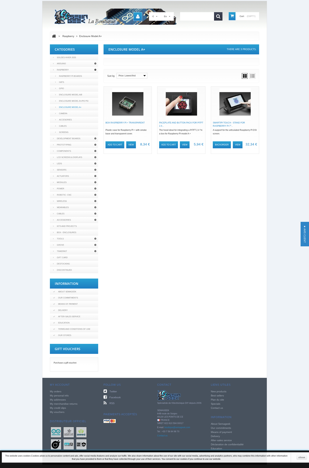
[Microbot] (69, 444)
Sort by (111, 76)
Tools (60, 239)
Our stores (64, 335)
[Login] (137, 16)
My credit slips (58, 407)
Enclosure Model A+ (70, 107)
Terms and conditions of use (74, 329)
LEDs (59, 163)
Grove (60, 245)
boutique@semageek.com (177, 427)
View (131, 144)
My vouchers (57, 412)
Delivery (63, 310)
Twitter (113, 391)
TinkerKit (62, 251)
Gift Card (62, 257)
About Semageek (67, 292)
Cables (63, 126)
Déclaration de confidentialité (227, 444)
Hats (61, 82)
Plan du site (217, 399)
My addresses (58, 399)
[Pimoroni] (81, 444)
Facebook (115, 397)
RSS (111, 403)
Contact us (162, 435)
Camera (63, 113)
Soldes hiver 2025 (66, 57)
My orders (55, 391)
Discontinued (64, 270)
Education (64, 323)
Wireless (62, 201)
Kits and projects (67, 226)
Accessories (64, 220)
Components (64, 151)
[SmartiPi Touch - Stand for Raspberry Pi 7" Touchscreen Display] (235, 104)
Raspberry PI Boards (70, 76)
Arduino (61, 63)
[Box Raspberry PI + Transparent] (128, 104)
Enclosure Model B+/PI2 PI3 (73, 101)
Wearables (63, 207)
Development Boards (68, 138)
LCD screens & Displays (69, 157)
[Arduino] (56, 432)
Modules (62, 182)
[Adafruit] (69, 432)
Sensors (61, 170)
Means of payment (68, 304)
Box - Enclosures (66, 232)
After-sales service (69, 316)
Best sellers (217, 395)
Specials (215, 403)
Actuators (63, 176)
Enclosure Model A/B (70, 95)
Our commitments (68, 298)
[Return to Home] (54, 36)
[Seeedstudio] (81, 432)
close (301, 457)
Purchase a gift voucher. (65, 363)
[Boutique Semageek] (117, 17)
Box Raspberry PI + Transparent (125, 122)
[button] (305, 234)
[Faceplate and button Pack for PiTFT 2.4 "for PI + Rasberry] (181, 104)
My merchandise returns (63, 403)
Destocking (63, 264)
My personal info (59, 395)
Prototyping (64, 145)
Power (60, 188)
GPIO (61, 88)
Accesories (65, 120)
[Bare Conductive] (56, 444)
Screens (63, 132)
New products (218, 391)
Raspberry (63, 70)
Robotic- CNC (64, 195)
